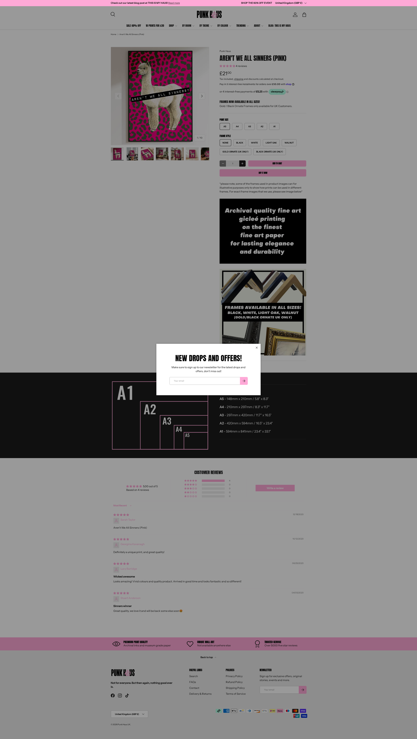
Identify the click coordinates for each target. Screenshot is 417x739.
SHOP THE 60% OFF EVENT (256, 2)
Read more (174, 2)
